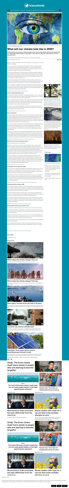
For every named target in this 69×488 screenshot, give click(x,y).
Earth (46, 179)
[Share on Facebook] (57, 59)
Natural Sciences (43, 10)
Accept (59, 485)
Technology (28, 10)
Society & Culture (17, 10)
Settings (53, 485)
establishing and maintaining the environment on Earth (22, 82)
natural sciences (34, 357)
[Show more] (53, 182)
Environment (23, 10)
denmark (9, 357)
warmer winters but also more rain (26, 214)
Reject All (64, 485)
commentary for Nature (51, 144)
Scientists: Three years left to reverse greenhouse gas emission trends (23, 182)
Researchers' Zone (50, 10)
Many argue (28, 135)
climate (20, 357)
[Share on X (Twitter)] (59, 59)
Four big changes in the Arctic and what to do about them (21, 203)
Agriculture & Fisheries (35, 10)
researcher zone (26, 357)
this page (50, 173)
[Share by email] (61, 59)
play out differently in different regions (30, 207)
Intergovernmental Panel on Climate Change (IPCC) (18, 145)
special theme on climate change (52, 165)
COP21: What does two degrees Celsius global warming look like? (22, 139)
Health (11, 10)
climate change (15, 357)
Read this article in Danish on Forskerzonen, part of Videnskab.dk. (19, 230)
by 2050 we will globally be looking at (35, 197)
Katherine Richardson (12, 237)
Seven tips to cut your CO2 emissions (17, 164)
